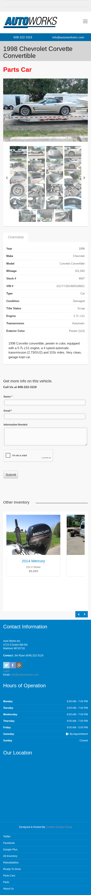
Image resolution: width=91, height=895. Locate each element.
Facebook (13, 665)
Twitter (6, 665)
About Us (8, 888)
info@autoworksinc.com (68, 37)
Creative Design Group (59, 827)
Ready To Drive (12, 869)
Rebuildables (11, 862)
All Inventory (10, 856)
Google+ (19, 665)
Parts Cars (9, 875)
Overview (16, 237)
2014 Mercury (33, 561)
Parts (6, 882)
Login (6, 671)
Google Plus (10, 849)
